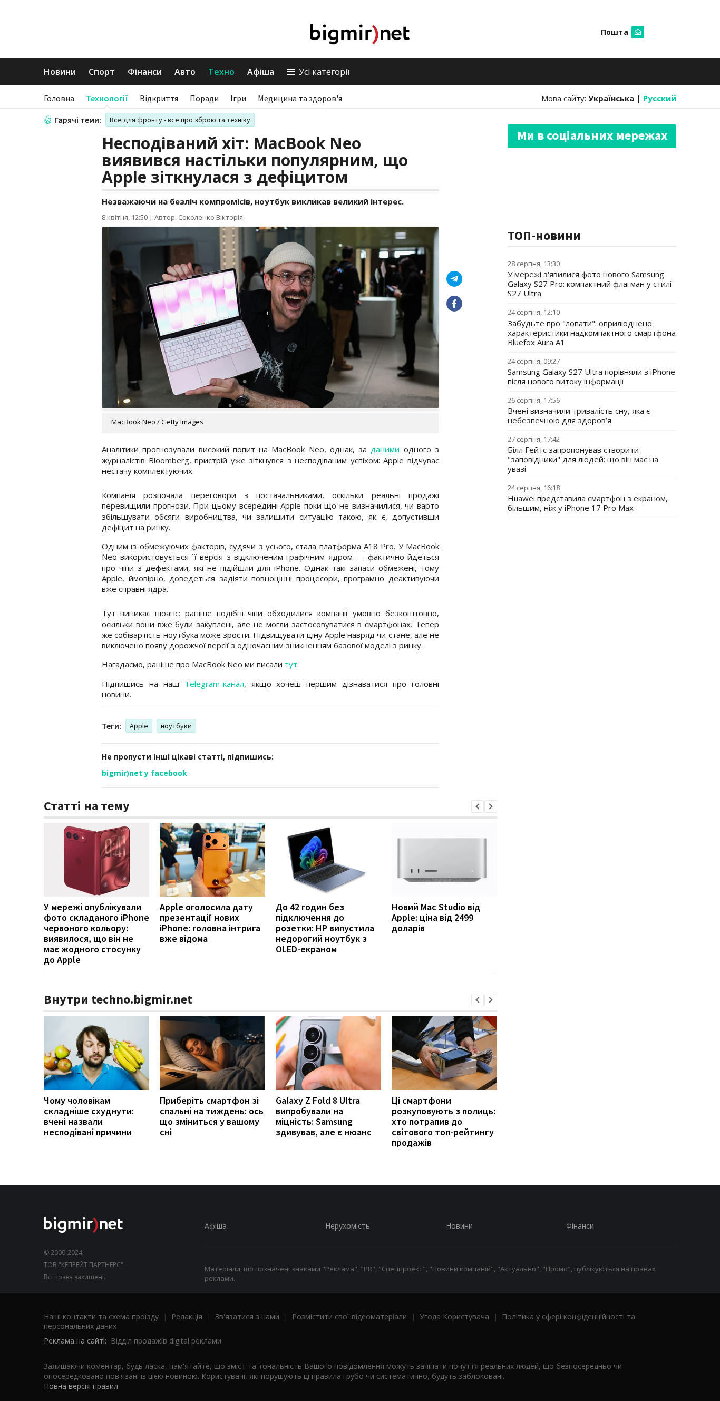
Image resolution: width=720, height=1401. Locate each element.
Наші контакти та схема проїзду (101, 1316)
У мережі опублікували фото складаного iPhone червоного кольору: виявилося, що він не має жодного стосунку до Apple (96, 933)
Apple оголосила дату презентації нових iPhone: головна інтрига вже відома (210, 923)
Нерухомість (347, 1226)
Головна (59, 98)
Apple (139, 726)
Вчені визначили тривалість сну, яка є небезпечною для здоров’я (579, 415)
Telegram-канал (214, 683)
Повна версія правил (81, 1386)
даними (385, 449)
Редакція (186, 1316)
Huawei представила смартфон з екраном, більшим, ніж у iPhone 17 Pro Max (588, 503)
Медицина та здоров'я (300, 98)
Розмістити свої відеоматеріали (349, 1316)
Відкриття (159, 98)
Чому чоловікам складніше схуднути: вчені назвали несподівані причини (89, 1116)
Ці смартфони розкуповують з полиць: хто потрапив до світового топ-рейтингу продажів (443, 1121)
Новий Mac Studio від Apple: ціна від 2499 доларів (436, 917)
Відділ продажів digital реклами (166, 1341)
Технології (107, 98)
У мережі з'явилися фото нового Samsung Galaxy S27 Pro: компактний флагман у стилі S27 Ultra (590, 283)
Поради (204, 98)
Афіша (260, 71)
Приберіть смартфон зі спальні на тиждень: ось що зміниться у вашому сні (212, 1116)
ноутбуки (176, 726)
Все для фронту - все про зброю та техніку (180, 119)
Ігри (238, 98)
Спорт (102, 71)
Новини (60, 71)
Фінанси (145, 71)
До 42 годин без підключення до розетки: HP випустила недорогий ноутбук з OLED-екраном (325, 928)
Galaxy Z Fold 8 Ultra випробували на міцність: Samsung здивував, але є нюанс (324, 1116)
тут (291, 664)
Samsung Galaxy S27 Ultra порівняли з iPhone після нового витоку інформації (591, 376)
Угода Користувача (454, 1316)
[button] (477, 806)
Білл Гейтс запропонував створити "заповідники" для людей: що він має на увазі (583, 459)
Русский (659, 98)
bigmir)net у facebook (144, 773)
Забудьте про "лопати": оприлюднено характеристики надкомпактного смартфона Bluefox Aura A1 (592, 332)
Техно (221, 71)
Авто (185, 71)
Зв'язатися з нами (247, 1316)
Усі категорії (324, 71)
